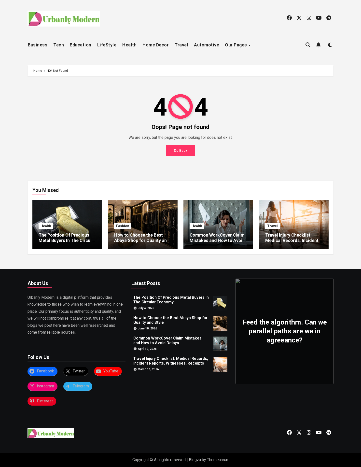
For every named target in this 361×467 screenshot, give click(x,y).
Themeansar (217, 459)
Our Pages (236, 44)
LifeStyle (107, 44)
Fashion (122, 226)
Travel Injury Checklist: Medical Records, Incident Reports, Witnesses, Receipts (292, 243)
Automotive (206, 44)
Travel (181, 44)
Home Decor (155, 44)
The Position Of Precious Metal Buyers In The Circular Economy (67, 240)
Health (129, 44)
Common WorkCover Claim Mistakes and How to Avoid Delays (217, 240)
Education (80, 44)
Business (37, 44)
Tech (58, 44)
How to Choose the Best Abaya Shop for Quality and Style (141, 240)
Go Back (180, 151)
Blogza (195, 459)
